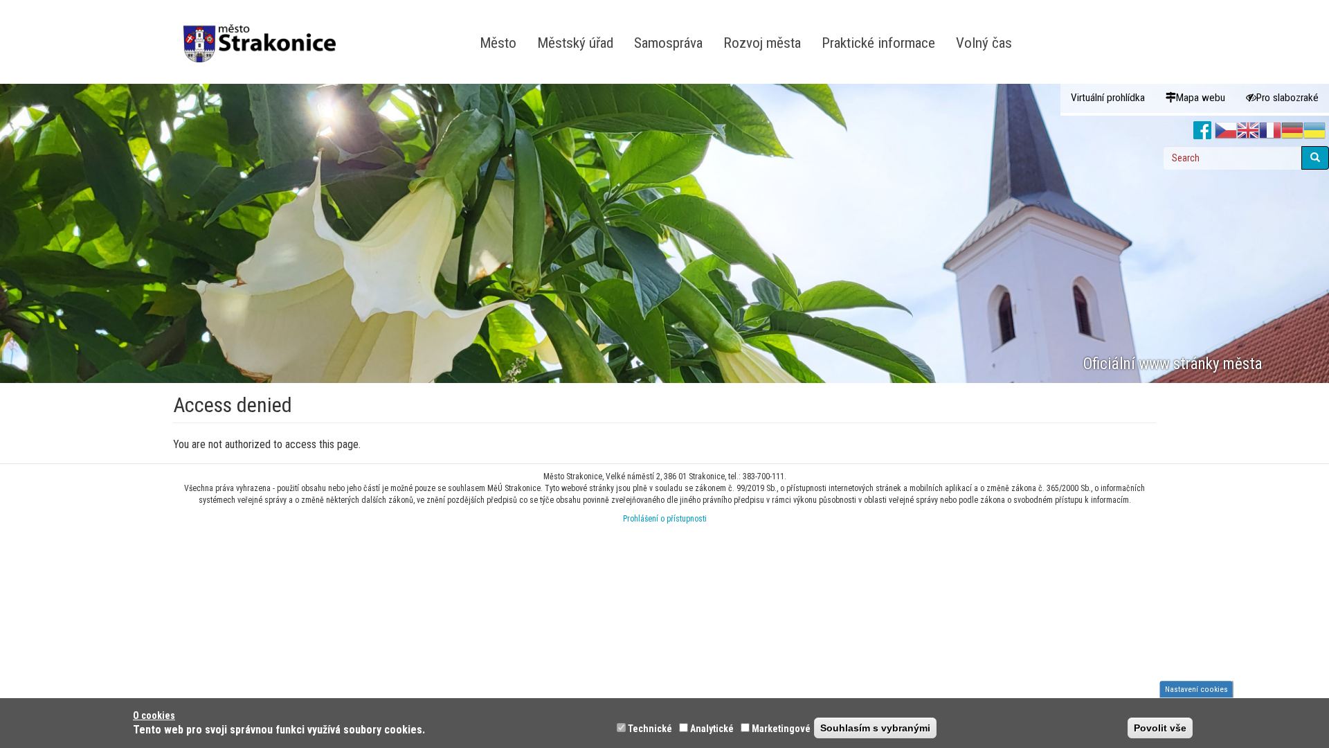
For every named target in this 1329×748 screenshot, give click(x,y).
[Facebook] (1202, 131)
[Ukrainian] (1314, 131)
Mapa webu (1200, 97)
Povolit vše (1160, 727)
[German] (1292, 131)
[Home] (264, 34)
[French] (1270, 131)
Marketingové (781, 728)
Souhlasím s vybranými (875, 727)
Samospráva (668, 42)
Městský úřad (575, 42)
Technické (650, 728)
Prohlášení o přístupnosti (665, 519)
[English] (1248, 131)
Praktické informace (878, 42)
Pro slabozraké (1287, 97)
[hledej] (1315, 158)
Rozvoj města (762, 42)
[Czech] (1226, 131)
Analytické (712, 728)
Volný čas (984, 42)
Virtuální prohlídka (1108, 97)
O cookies (154, 715)
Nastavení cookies (1196, 689)
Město (498, 42)
